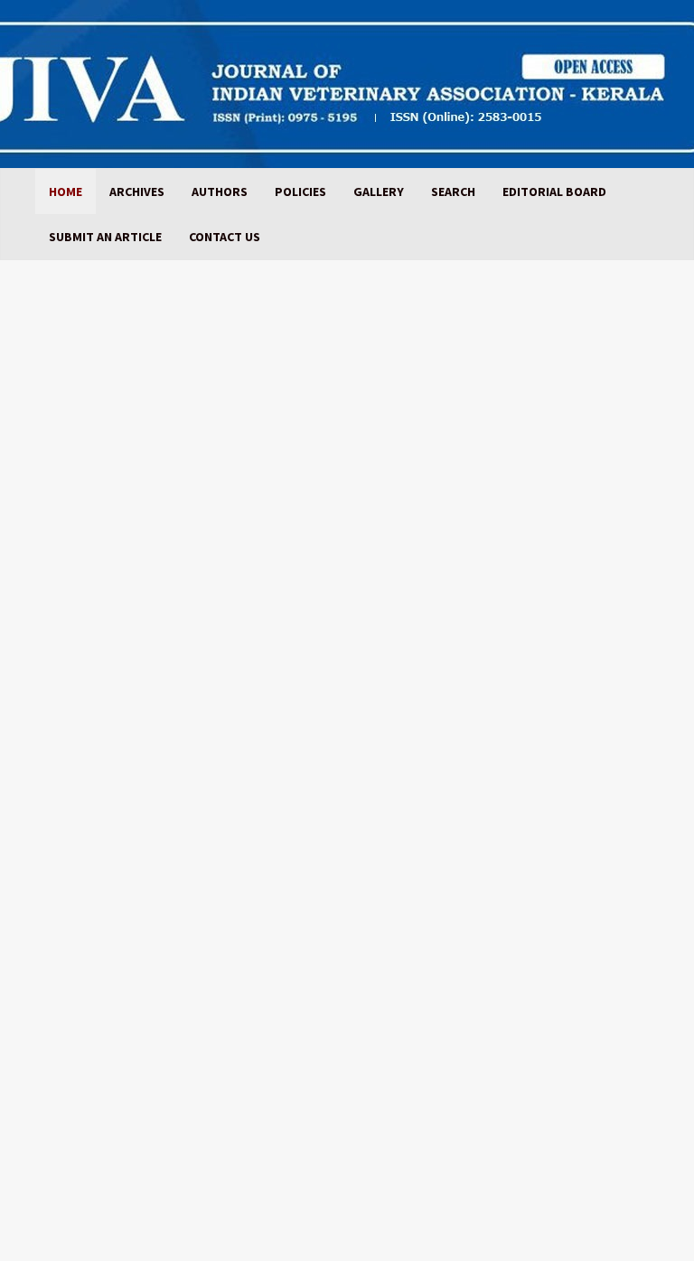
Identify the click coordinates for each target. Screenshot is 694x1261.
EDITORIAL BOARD (554, 191)
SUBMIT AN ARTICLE (105, 237)
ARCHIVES (136, 191)
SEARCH (453, 191)
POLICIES (300, 191)
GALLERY (378, 191)
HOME (65, 191)
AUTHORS (220, 191)
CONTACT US (224, 237)
